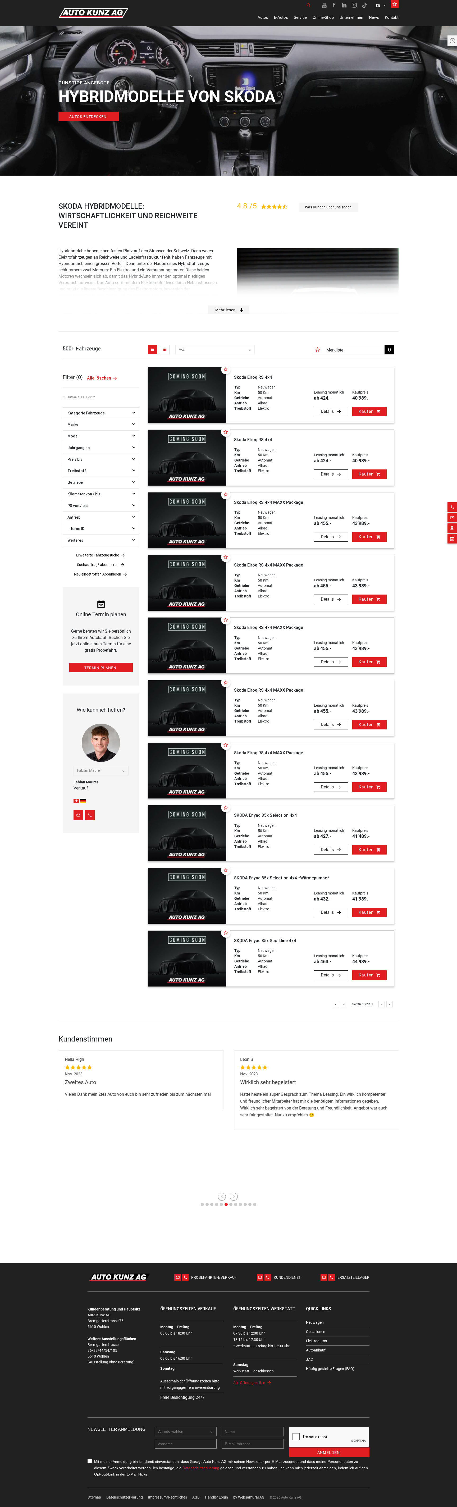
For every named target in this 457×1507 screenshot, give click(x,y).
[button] (202, 1204)
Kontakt (392, 17)
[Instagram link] (354, 5)
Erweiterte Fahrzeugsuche (97, 555)
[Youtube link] (324, 5)
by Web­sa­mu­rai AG (248, 1497)
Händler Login (216, 1497)
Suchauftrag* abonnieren (97, 565)
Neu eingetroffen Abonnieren (97, 574)
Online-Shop (323, 17)
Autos (263, 17)
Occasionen (315, 1332)
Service (300, 17)
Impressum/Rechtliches (167, 1497)
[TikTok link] (364, 5)
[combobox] (215, 349)
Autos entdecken (88, 117)
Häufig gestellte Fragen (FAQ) (330, 1369)
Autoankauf (316, 1350)
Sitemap (94, 1497)
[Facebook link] (334, 5)
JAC (309, 1359)
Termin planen (100, 668)
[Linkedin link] (344, 5)
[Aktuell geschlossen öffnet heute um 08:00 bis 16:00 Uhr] (452, 40)
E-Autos (281, 17)
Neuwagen (315, 1322)
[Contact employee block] (452, 528)
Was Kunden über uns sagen (328, 207)
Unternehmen (351, 17)
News (374, 17)
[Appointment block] (452, 539)
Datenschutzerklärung (124, 1497)
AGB (196, 1497)
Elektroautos (316, 1341)
